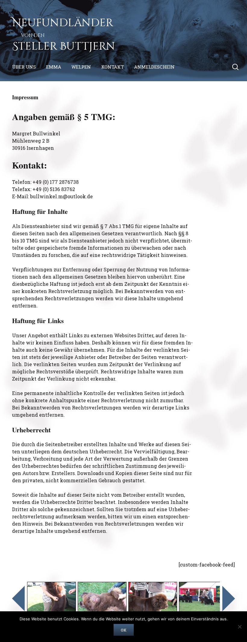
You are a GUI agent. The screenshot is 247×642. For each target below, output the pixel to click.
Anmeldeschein (154, 67)
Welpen (81, 67)
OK (124, 630)
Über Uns (24, 67)
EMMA (53, 67)
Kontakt (112, 67)
